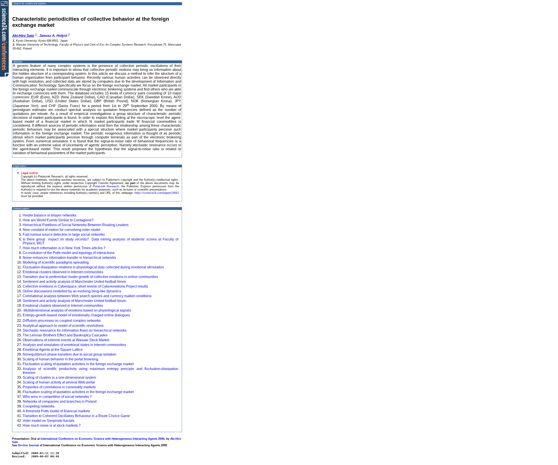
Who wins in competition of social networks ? (57, 397)
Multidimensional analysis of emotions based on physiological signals (77, 310)
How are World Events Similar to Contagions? (58, 220)
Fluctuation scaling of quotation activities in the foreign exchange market (78, 364)
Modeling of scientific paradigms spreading (56, 262)
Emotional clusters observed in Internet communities (63, 272)
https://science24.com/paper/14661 (156, 192)
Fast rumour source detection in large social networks (64, 234)
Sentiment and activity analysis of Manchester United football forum (74, 281)
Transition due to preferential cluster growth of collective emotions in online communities (90, 277)
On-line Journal (28, 445)
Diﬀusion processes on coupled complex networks (62, 320)
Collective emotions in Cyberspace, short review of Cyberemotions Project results (86, 286)
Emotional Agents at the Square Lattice (53, 349)
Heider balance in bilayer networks (49, 215)
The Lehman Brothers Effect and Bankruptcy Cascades (65, 335)
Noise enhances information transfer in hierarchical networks (69, 257)
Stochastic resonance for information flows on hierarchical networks (74, 330)
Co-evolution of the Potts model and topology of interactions (68, 253)
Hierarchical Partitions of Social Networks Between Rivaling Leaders (76, 225)
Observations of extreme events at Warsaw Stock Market (66, 340)
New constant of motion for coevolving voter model (61, 230)
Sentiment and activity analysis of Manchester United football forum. (75, 301)
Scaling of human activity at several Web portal (59, 382)
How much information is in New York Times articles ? (64, 248)
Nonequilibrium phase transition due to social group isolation (69, 354)
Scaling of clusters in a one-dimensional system (59, 377)
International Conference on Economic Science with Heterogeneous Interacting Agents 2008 (102, 438)
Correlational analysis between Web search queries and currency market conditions (87, 296)
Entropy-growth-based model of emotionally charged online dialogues (76, 315)
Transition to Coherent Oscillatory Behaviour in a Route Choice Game (76, 416)
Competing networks (38, 406)
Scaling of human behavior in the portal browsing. (61, 359)
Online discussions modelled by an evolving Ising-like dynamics (72, 291)
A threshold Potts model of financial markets (56, 411)
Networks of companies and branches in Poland (60, 401)
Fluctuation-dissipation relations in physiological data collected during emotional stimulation (93, 267)
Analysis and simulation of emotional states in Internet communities (74, 345)
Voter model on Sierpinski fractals (48, 420)
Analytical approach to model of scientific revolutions (63, 325)
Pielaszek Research (106, 186)
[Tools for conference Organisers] (4, 38)
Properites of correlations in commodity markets (59, 387)
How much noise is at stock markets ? (52, 425)
